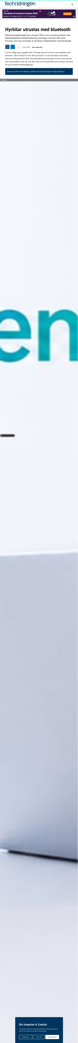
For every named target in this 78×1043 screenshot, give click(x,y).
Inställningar (25, 1037)
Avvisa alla (39, 1037)
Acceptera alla (52, 1037)
